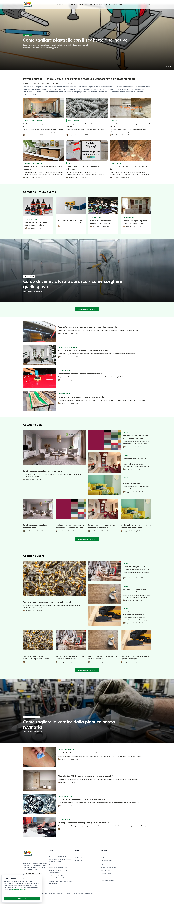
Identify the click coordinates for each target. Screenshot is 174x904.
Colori (81, 4)
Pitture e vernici (73, 4)
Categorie (104, 850)
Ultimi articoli (61, 4)
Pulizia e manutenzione (31, 717)
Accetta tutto (22, 898)
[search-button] (144, 4)
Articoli (52, 850)
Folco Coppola (27, 51)
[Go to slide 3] (170, 66)
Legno (87, 4)
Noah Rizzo (78, 860)
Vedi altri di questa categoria (86, 309)
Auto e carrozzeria (96, 4)
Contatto (59, 893)
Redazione (79, 850)
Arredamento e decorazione (113, 4)
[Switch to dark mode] (149, 4)
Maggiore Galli (27, 291)
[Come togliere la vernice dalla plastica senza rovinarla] (87, 711)
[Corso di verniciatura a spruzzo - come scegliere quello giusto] (87, 270)
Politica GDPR (67, 893)
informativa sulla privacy (18, 889)
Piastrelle (27, 35)
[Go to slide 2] (168, 66)
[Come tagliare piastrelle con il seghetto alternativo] (87, 37)
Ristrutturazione (73, 120)
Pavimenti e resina (116, 163)
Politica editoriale (78, 893)
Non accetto (21, 894)
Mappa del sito (89, 893)
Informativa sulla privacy (48, 893)
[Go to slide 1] (166, 66)
